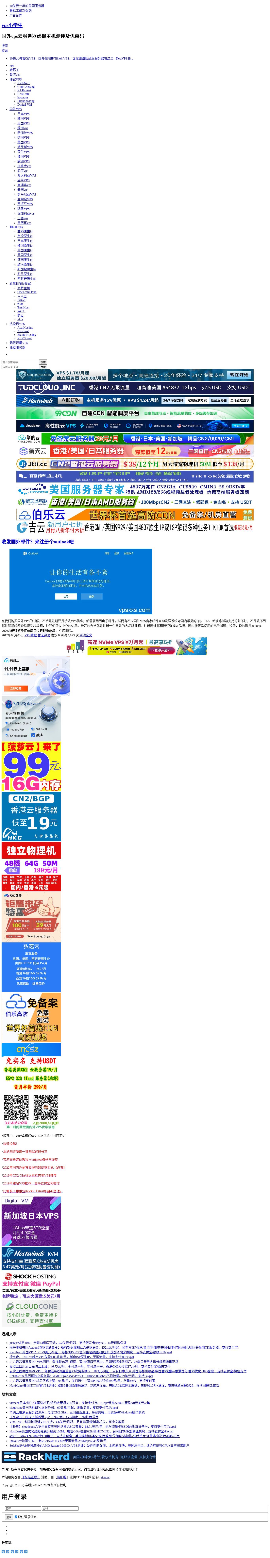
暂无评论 (44, 635)
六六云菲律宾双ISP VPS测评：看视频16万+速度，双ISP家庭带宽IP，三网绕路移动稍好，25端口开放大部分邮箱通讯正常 (93, 1361)
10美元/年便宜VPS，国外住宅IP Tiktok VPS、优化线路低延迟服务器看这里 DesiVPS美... (71, 58)
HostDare (23, 94)
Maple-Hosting (26, 334)
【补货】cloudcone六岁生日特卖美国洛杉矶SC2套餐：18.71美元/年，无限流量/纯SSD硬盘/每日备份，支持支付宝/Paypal (92, 1426)
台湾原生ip (24, 236)
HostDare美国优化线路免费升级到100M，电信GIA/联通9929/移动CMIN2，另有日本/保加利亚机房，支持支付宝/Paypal (91, 1431)
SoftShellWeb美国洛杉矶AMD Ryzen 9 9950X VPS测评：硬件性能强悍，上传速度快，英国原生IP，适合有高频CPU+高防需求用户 (99, 1445)
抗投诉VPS (17, 323)
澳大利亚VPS (26, 175)
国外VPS (15, 109)
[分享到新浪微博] (7, 1551)
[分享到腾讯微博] (12, 1551)
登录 (5, 50)
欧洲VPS (23, 161)
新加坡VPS (25, 132)
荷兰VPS (23, 151)
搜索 (5, 45)
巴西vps (22, 218)
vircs (20, 319)
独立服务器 (17, 347)
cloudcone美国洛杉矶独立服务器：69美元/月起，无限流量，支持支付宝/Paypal (63, 1407)
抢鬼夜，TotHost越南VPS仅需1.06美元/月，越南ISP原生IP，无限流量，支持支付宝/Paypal (71, 1357)
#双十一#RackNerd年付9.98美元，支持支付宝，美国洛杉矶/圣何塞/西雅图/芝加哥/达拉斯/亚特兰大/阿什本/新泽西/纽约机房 (94, 1436)
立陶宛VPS (25, 199)
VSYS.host (24, 338)
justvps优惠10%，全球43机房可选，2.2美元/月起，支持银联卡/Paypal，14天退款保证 (68, 1342)
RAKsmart (24, 90)
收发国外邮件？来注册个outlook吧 (38, 541)
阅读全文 (85, 635)
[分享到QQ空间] (3, 1551)
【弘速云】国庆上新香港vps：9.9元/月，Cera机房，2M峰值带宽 (53, 1417)
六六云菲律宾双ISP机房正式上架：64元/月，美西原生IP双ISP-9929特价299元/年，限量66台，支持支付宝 (82, 1380)
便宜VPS (15, 79)
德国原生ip (24, 259)
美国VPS (23, 123)
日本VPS (23, 113)
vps (11, 65)
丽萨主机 (23, 288)
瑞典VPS (23, 208)
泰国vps (22, 189)
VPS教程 (31, 635)
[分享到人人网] (17, 1551)
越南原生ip (24, 264)
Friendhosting (26, 101)
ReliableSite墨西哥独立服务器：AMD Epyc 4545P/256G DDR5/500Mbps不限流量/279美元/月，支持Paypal (81, 1376)
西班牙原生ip (26, 278)
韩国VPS (23, 118)
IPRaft (21, 300)
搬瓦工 (14, 70)
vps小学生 (12, 25)
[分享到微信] (21, 1551)
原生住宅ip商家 (20, 283)
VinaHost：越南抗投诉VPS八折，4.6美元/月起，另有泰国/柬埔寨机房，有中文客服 (67, 1422)
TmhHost (23, 307)
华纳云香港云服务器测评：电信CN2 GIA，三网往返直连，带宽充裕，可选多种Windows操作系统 (77, 1412)
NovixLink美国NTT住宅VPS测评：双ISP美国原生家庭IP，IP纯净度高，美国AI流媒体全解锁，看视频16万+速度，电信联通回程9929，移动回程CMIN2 (114, 1385)
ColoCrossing (26, 86)
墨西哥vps (24, 223)
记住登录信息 (27, 1517)
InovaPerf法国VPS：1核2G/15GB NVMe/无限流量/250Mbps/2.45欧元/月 (58, 1441)
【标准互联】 (30, 1477)
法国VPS (23, 156)
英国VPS (23, 142)
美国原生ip (24, 250)
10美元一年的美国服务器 (26, 6)
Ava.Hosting (25, 327)
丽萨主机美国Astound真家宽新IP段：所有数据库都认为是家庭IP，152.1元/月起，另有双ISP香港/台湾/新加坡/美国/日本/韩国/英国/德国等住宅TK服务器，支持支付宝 (123, 1347)
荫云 (20, 315)
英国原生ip (24, 255)
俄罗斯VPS (25, 147)
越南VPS (23, 180)
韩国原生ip (24, 245)
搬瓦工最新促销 (20, 10)
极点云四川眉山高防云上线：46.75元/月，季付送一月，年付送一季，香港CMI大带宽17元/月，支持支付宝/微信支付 (89, 1366)
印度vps (22, 170)
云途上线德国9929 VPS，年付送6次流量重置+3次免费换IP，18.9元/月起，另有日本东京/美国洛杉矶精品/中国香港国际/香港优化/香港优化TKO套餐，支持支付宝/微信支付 (127, 1371)
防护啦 (61, 1477)
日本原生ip (24, 240)
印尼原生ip (24, 274)
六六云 (22, 296)
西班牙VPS (25, 204)
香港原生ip (24, 231)
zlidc (20, 304)
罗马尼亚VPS (26, 194)
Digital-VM (24, 104)
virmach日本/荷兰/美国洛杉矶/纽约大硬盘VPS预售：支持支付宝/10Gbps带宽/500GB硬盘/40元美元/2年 (79, 1403)
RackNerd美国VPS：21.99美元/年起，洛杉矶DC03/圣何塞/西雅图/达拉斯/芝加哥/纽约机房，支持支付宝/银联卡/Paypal (90, 1352)
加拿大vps (24, 166)
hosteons (22, 97)
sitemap (105, 1477)
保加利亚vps (25, 213)
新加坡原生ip (26, 269)
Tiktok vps (16, 226)
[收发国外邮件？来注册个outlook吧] (80, 613)
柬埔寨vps (24, 185)
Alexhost (23, 331)
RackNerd (23, 83)
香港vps (14, 74)
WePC (21, 311)
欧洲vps (22, 128)
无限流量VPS (18, 342)
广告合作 (15, 15)
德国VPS (23, 137)
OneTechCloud (27, 292)
